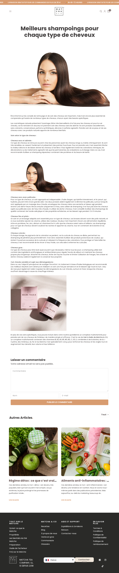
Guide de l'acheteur (18, 548)
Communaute (47, 540)
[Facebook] (99, 559)
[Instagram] (105, 559)
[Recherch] (101, 11)
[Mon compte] (105, 11)
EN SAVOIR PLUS (98, 522)
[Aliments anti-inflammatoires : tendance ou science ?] (85, 451)
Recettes (45, 526)
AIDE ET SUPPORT (70, 522)
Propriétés (14, 534)
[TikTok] (102, 566)
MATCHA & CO (49, 522)
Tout (103, 414)
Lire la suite (14, 500)
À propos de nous (49, 533)
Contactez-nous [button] (84, 560)
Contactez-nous (68, 533)
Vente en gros (47, 537)
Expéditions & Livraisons (72, 526)
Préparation (14, 544)
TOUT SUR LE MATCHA (16, 522)
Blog (43, 530)
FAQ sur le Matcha (17, 552)
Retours (64, 530)
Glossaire (45, 544)
